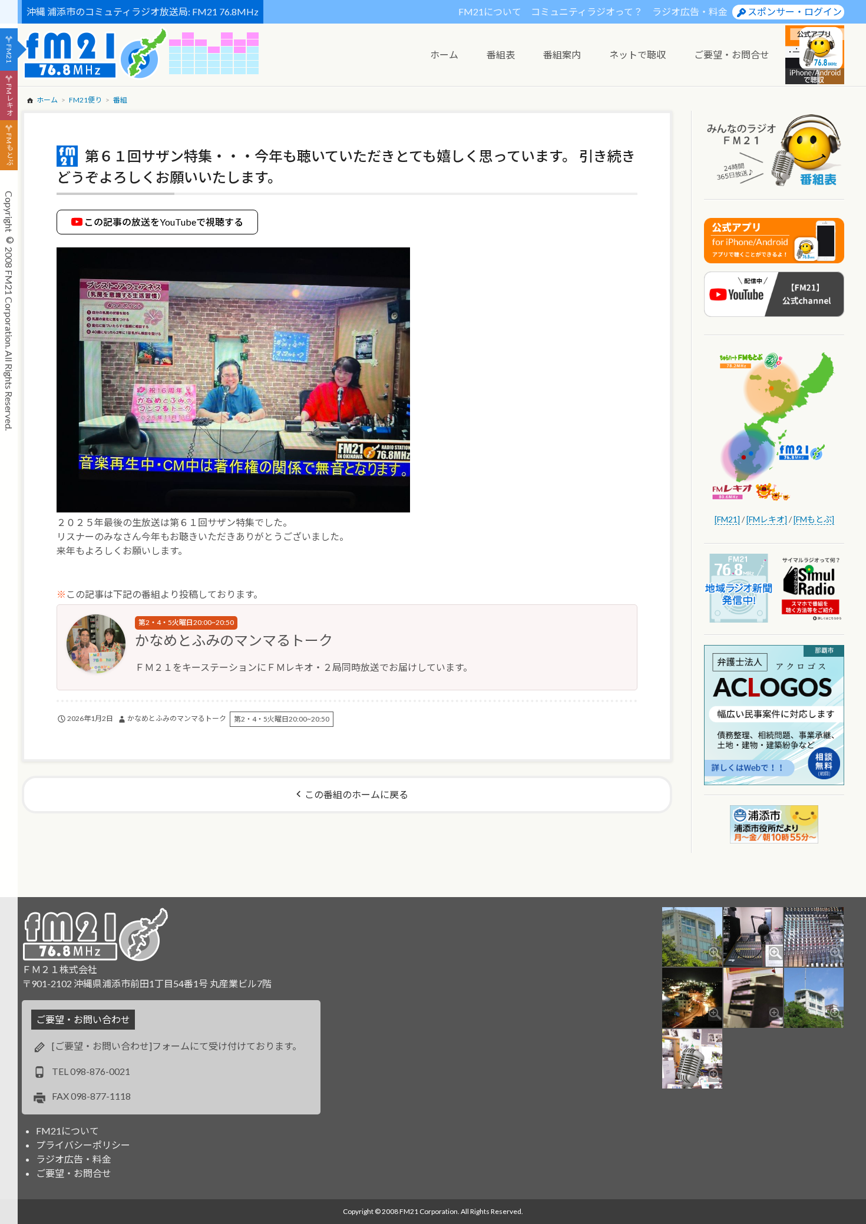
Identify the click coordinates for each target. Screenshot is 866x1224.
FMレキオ (9, 99)
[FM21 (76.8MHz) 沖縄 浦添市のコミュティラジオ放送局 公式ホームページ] (95, 53)
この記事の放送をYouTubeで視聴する (163, 221)
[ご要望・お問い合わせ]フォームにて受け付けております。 (177, 1045)
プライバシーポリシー (83, 1144)
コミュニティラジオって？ (587, 11)
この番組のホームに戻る (356, 794)
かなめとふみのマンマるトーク (234, 640)
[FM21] (727, 519)
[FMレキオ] (766, 519)
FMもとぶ (9, 150)
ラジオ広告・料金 (690, 11)
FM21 (9, 53)
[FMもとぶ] (814, 519)
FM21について (489, 11)
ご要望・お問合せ (73, 1173)
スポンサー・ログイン (795, 11)
